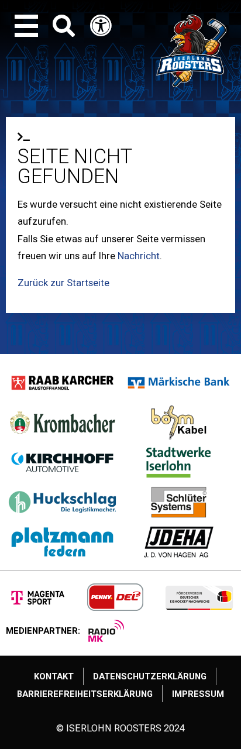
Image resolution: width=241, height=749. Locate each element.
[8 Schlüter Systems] (179, 502)
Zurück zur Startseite (63, 282)
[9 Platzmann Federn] (62, 542)
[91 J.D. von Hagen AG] (179, 542)
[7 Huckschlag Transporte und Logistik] (62, 502)
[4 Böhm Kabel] (179, 422)
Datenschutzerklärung (149, 676)
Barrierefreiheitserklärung (85, 694)
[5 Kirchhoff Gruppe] (62, 462)
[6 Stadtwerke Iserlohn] (179, 462)
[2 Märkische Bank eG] (179, 383)
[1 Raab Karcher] (62, 383)
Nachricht (139, 256)
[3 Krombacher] (62, 422)
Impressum (198, 694)
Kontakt (54, 676)
